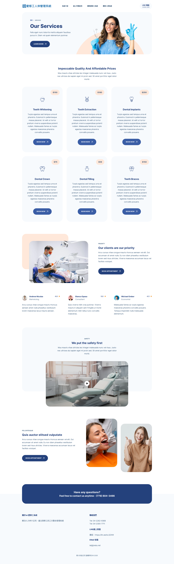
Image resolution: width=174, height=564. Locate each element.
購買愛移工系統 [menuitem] (92, 6)
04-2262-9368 (99, 521)
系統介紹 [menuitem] (65, 6)
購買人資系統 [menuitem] (107, 6)
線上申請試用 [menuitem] (77, 6)
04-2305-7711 (99, 524)
